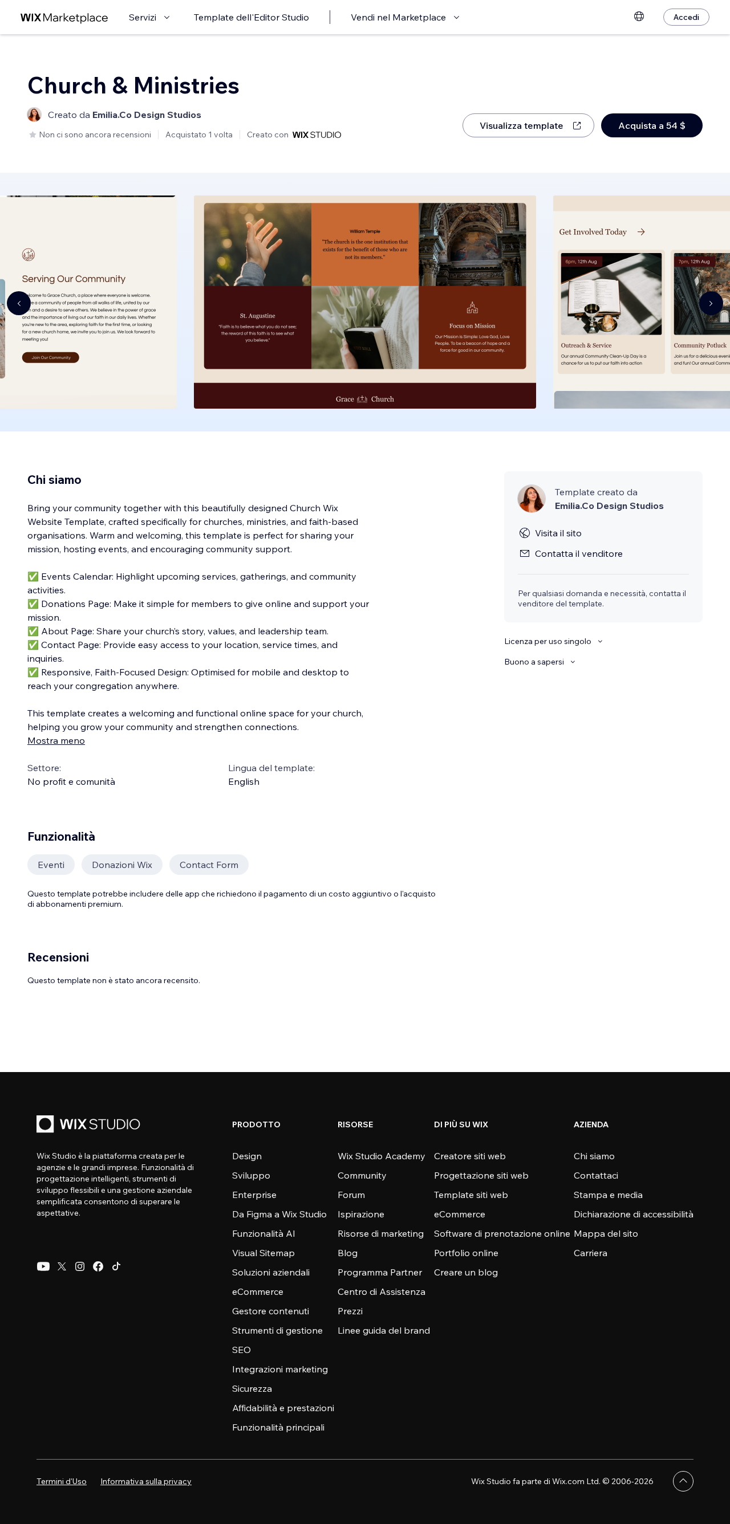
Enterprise (254, 1194)
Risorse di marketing (381, 1233)
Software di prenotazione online (502, 1233)
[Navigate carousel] (19, 303)
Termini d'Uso (61, 1481)
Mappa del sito (606, 1233)
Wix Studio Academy (381, 1156)
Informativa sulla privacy (146, 1481)
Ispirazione (361, 1214)
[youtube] (43, 1266)
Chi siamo (594, 1156)
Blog (348, 1252)
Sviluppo (251, 1175)
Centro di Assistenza (381, 1291)
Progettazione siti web (481, 1175)
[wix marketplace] (64, 17)
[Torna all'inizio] (683, 1481)
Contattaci (596, 1175)
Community (362, 1175)
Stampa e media (608, 1194)
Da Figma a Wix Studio (279, 1214)
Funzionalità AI (263, 1233)
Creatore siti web (470, 1156)
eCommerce (257, 1291)
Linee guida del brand (384, 1330)
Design (247, 1156)
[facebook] (98, 1266)
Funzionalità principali (278, 1427)
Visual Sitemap (263, 1252)
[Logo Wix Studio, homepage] (90, 1125)
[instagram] (80, 1266)
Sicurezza (252, 1388)
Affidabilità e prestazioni (283, 1407)
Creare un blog (466, 1272)
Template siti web (471, 1194)
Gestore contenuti (270, 1311)
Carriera (590, 1252)
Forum (351, 1194)
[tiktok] (116, 1266)
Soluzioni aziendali (271, 1272)
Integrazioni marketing (280, 1369)
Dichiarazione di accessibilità (634, 1214)
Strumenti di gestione (277, 1330)
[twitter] (61, 1266)
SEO (241, 1349)
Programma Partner (380, 1272)
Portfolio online (466, 1252)
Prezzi (350, 1311)
